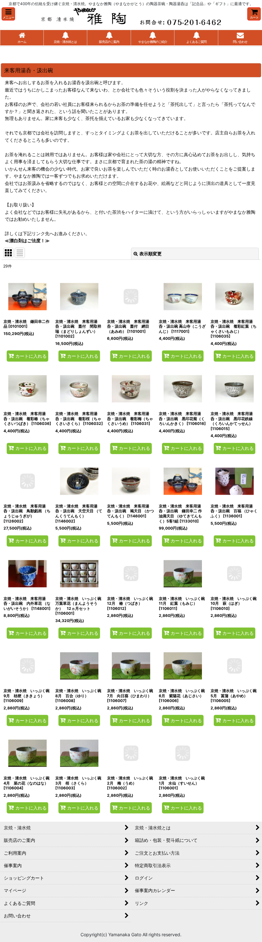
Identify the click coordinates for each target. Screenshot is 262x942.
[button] (8, 13)
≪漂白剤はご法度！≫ (27, 240)
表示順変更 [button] (150, 253)
